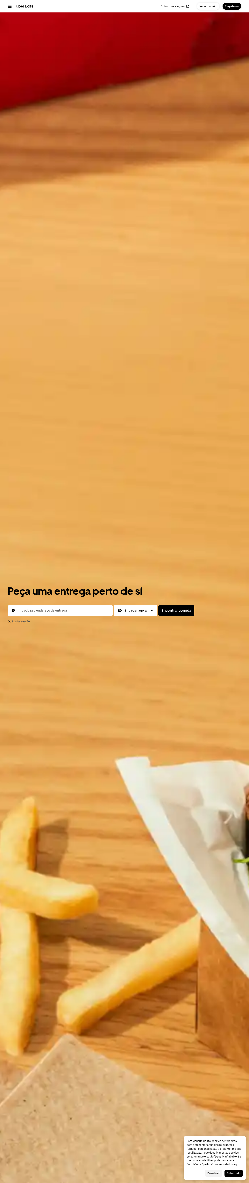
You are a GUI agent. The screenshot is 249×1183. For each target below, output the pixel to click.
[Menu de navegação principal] (9, 6)
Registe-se (232, 6)
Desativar (213, 1173)
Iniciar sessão (208, 6)
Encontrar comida (176, 610)
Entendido (233, 1173)
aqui (236, 1164)
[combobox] (63, 610)
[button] (135, 610)
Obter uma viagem (172, 6)
